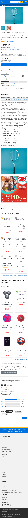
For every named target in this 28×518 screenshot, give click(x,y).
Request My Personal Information (9, 490)
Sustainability (4, 447)
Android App (4, 499)
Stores (3, 456)
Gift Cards (4, 463)
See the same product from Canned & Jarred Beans (15, 275)
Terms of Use (4, 483)
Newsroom (4, 443)
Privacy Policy (5, 486)
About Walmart (5, 438)
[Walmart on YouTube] (8, 505)
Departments (6, 5)
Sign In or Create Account (10, 429)
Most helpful (5, 414)
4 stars (2, 401)
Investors (4, 445)
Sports (21, 99)
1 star (3, 406)
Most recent (9, 411)
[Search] (21, 2)
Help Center (23, 429)
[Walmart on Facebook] (2, 505)
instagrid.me (14, 52)
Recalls (3, 472)
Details (12, 85)
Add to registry (21, 88)
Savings (18, 5)
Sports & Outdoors (15, 99)
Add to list (7, 88)
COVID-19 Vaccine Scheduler (8, 468)
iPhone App (4, 497)
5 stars (2, 399)
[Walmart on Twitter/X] (5, 505)
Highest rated (18, 411)
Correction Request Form (9, 372)
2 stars (2, 404)
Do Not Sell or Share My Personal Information (12, 492)
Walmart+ (4, 460)
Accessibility (4, 474)
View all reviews (6, 394)
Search (24, 418)
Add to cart (14, 65)
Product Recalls (5, 476)
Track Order (10, 431)
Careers (3, 440)
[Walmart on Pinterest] (11, 505)
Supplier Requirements (7, 449)
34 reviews (11, 41)
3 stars (2, 403)
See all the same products (21, 359)
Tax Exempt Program (6, 478)
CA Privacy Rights (5, 488)
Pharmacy (4, 470)
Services (12, 5)
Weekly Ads (19, 431)
